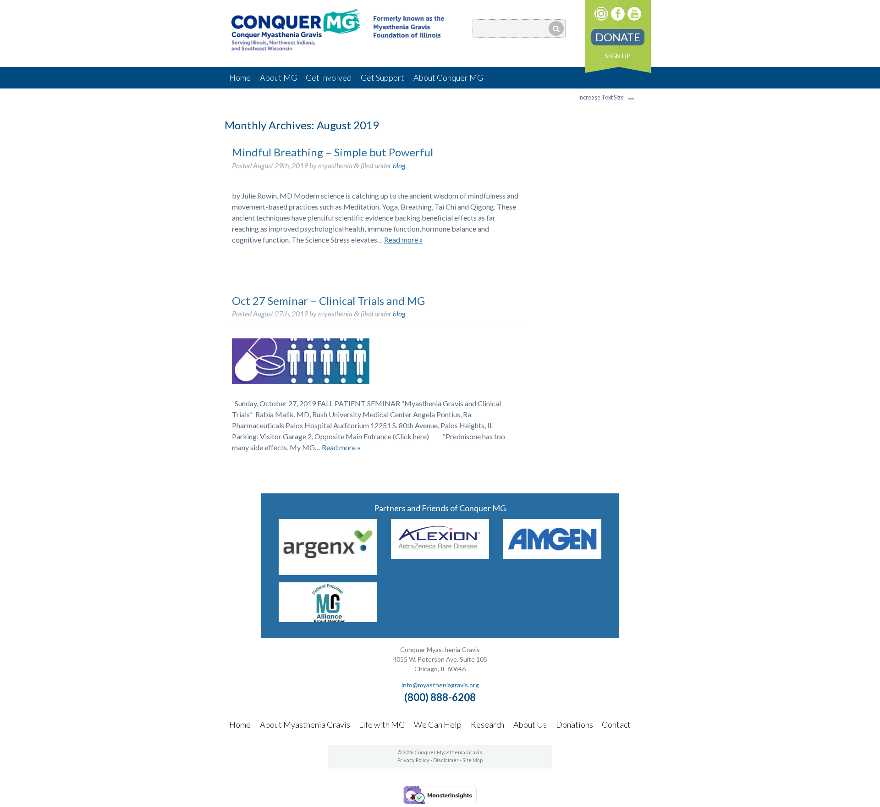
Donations (574, 724)
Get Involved (329, 77)
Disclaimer (446, 760)
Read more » (403, 239)
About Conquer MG (448, 77)
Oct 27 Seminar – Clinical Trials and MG (328, 300)
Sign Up (618, 56)
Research (487, 724)
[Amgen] (552, 556)
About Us (530, 724)
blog (399, 165)
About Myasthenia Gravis (305, 724)
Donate (617, 37)
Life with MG (382, 724)
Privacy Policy (413, 760)
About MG (278, 77)
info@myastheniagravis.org (440, 685)
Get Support (382, 77)
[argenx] (328, 572)
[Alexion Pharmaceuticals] (440, 556)
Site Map (472, 760)
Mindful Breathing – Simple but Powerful (332, 152)
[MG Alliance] (328, 619)
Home (240, 77)
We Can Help (438, 724)
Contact (616, 724)
